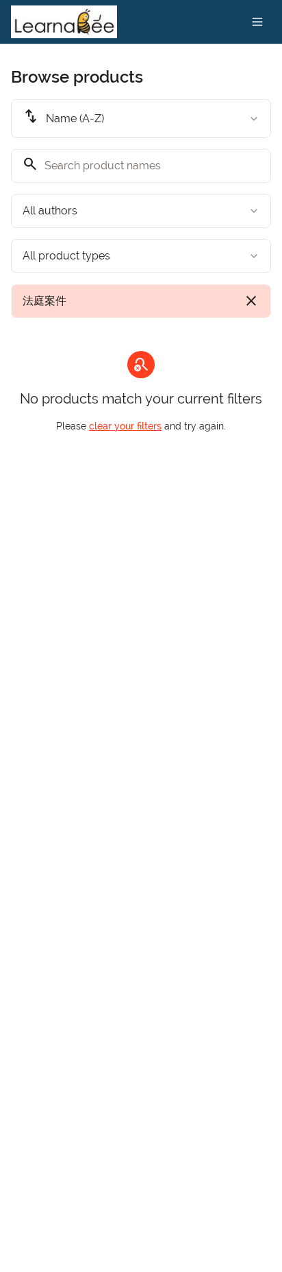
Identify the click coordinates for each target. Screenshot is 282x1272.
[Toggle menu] (257, 22)
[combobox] (141, 118)
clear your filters (125, 426)
